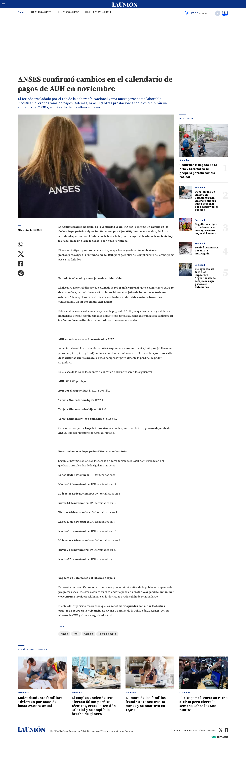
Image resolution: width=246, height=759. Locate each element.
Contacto (176, 730)
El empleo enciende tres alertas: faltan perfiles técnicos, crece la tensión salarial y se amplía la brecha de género (94, 706)
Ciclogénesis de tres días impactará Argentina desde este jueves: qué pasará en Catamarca (205, 278)
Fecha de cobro (107, 633)
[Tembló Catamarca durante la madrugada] (185, 248)
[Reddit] (35, 273)
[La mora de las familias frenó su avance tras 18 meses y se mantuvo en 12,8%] (150, 673)
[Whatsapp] (35, 244)
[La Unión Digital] (124, 4)
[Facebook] (35, 263)
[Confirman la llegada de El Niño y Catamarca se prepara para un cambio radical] (203, 140)
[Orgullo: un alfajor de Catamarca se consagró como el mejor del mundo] (185, 224)
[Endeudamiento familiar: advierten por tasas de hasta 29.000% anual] (42, 673)
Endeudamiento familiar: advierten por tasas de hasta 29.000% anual (40, 702)
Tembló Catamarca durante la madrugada (207, 250)
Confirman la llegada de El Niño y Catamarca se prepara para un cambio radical (198, 171)
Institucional (190, 730)
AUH (76, 633)
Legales (129, 731)
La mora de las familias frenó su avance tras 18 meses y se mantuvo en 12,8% (146, 704)
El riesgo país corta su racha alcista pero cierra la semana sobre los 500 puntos (203, 704)
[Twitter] (35, 254)
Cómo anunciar (207, 730)
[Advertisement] (123, 43)
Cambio (88, 633)
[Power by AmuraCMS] (220, 737)
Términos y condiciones (112, 731)
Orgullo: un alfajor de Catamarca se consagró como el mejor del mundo (206, 229)
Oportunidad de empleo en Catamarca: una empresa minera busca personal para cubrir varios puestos (206, 200)
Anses (64, 633)
